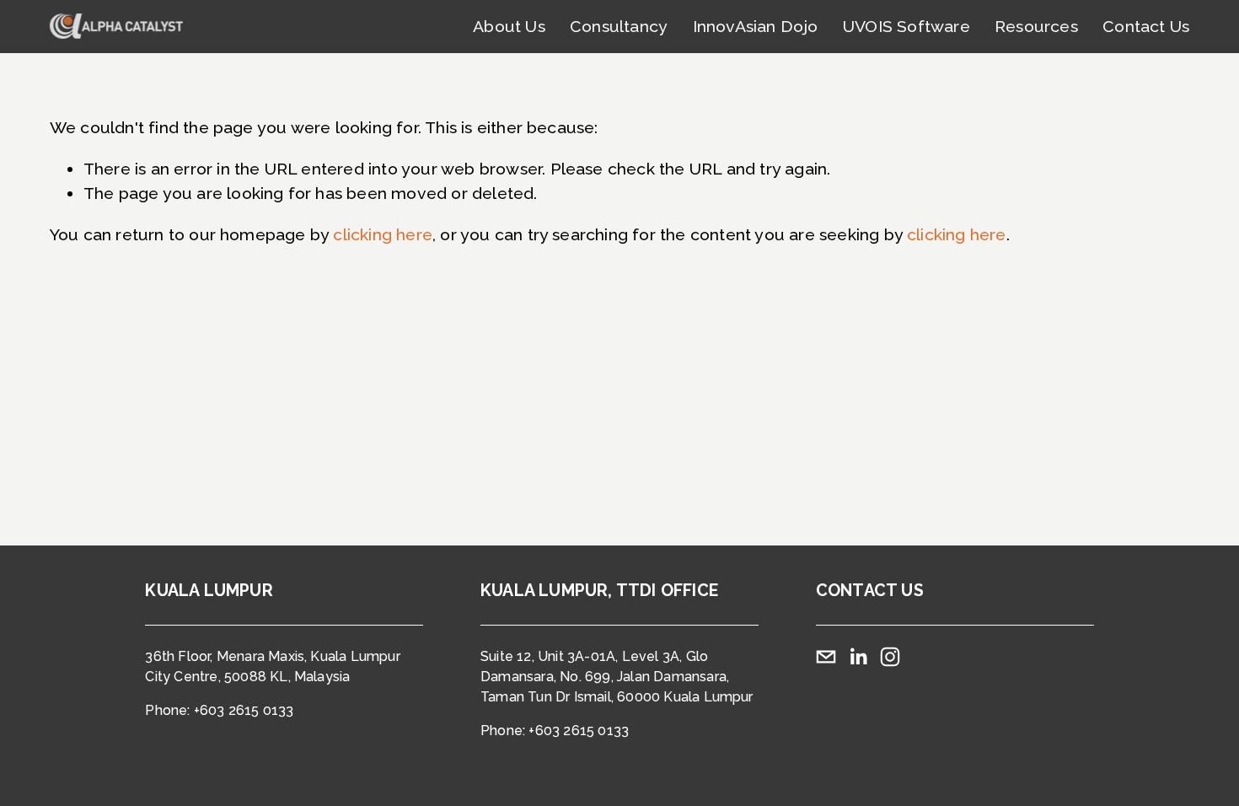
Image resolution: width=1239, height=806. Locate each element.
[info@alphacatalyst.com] (826, 657)
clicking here (382, 234)
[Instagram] (890, 657)
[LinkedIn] (858, 657)
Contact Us (1145, 26)
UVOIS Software (906, 26)
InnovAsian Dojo (755, 26)
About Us (509, 26)
